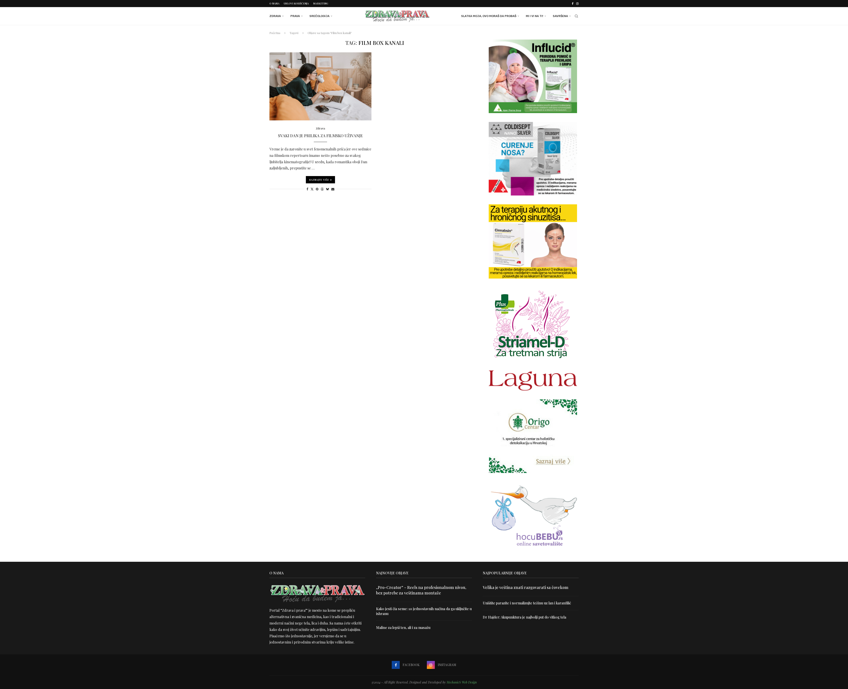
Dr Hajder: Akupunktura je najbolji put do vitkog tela (524, 617)
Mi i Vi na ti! (534, 16)
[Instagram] (577, 3)
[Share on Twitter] (312, 189)
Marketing (320, 3)
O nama (274, 3)
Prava (295, 16)
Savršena (560, 16)
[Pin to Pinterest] (317, 189)
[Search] (576, 16)
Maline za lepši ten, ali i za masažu (403, 627)
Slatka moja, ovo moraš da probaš (488, 16)
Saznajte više (319, 179)
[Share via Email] (332, 189)
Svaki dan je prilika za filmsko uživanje (320, 135)
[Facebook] (572, 3)
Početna (274, 33)
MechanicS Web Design (462, 682)
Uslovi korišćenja (296, 3)
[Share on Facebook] (307, 189)
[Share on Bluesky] (327, 189)
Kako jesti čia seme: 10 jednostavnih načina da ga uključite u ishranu (424, 611)
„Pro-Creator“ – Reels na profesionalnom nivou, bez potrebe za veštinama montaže (421, 590)
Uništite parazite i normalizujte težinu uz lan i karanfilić (527, 603)
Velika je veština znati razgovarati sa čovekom (525, 587)
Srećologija (319, 16)
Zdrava (275, 16)
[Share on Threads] (322, 189)
